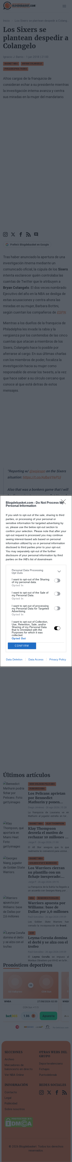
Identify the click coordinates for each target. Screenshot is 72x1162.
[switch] (57, 580)
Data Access (35, 659)
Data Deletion (14, 659)
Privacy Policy (57, 659)
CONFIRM (22, 645)
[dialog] (36, 581)
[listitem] (36, 571)
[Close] (64, 503)
